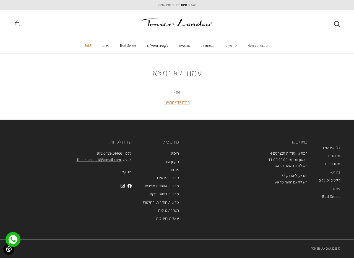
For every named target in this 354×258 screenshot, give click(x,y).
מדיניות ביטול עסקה (164, 193)
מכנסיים (184, 45)
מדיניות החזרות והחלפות (161, 202)
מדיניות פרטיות (168, 177)
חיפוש (174, 153)
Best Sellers (128, 45)
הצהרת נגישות (168, 210)
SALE (88, 45)
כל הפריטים (331, 147)
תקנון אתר (171, 161)
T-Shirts (334, 172)
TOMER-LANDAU (321, 249)
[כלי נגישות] (8, 249)
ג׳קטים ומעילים (157, 45)
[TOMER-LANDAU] (177, 24)
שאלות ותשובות (167, 218)
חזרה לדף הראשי (177, 102)
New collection (259, 45)
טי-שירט (231, 45)
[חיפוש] (337, 24)
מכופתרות (208, 45)
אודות (175, 169)
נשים (105, 45)
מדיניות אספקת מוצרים (162, 185)
